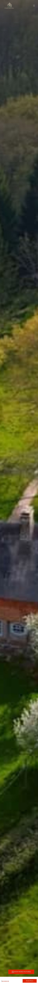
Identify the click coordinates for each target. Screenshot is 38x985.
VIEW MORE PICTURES (22, 972)
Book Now (29, 981)
